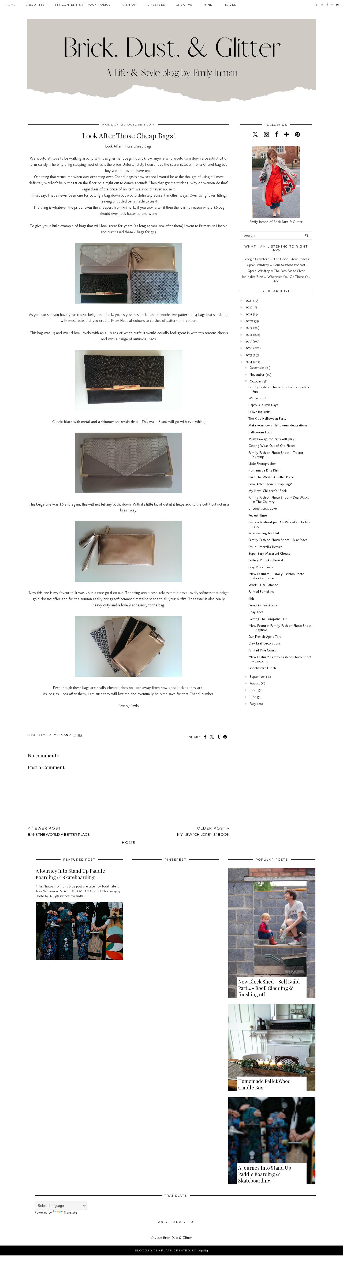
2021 (249, 314)
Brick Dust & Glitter (177, 1238)
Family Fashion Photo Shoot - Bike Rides (277, 540)
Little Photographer (262, 464)
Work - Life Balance (263, 585)
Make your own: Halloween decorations (277, 425)
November (258, 375)
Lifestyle (156, 4)
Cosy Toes (255, 612)
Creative (184, 4)
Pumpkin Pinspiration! (263, 605)
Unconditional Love (262, 508)
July (253, 690)
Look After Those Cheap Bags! (270, 484)
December (257, 368)
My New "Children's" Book (267, 491)
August (255, 683)
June (253, 697)
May (253, 704)
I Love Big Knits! (259, 412)
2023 (249, 301)
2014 (249, 362)
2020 (249, 321)
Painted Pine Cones (262, 650)
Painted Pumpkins (261, 592)
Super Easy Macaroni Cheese (269, 553)
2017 (249, 341)
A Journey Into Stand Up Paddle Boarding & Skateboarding (70, 874)
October (256, 381)
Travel (229, 4)
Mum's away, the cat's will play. (271, 439)
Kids (251, 598)
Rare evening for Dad (263, 533)
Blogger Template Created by (171, 1250)
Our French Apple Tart (264, 637)
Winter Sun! (257, 398)
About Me (35, 4)
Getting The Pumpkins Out (267, 619)
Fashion (129, 4)
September (258, 677)
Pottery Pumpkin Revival (265, 560)
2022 (249, 307)
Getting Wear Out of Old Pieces (271, 446)
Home (10, 4)
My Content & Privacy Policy (83, 4)
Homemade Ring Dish (263, 470)
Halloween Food (260, 432)
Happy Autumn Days (263, 405)
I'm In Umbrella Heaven (265, 547)
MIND (208, 4)
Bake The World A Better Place (271, 477)
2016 (249, 348)
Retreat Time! (257, 515)
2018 (249, 335)
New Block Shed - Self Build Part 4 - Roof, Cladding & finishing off (269, 988)
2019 (249, 328)
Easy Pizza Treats (260, 567)
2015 (249, 355)
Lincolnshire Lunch (262, 668)
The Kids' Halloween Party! (267, 419)
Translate (70, 1212)
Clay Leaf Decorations (264, 643)
